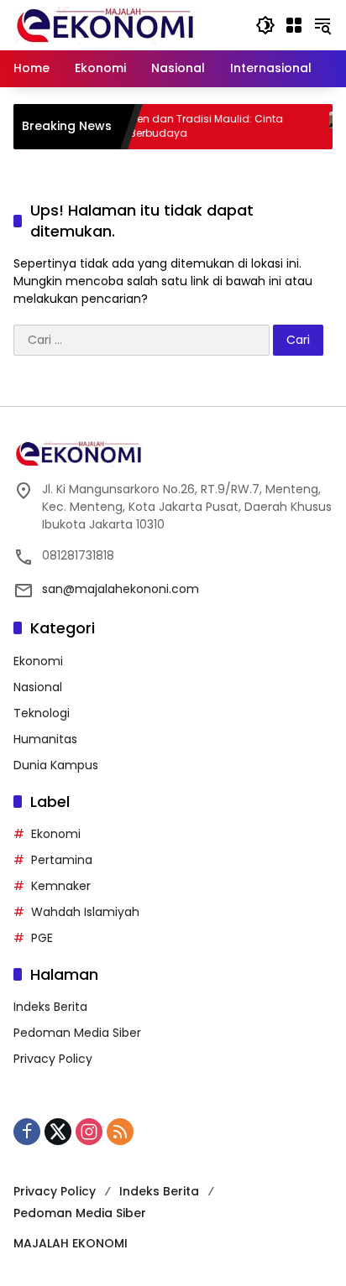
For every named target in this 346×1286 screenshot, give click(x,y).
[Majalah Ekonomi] (104, 24)
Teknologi (41, 713)
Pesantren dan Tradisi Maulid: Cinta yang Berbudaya (178, 126)
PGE (42, 937)
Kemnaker (61, 885)
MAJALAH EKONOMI (70, 1243)
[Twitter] (58, 1131)
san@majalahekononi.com (120, 589)
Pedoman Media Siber (77, 1032)
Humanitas (45, 739)
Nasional (37, 687)
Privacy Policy (52, 1058)
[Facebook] (26, 1131)
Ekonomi (38, 661)
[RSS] (120, 1131)
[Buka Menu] (294, 25)
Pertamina (61, 859)
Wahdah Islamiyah (85, 911)
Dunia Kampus (55, 765)
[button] (265, 25)
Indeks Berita (50, 1006)
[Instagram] (89, 1131)
